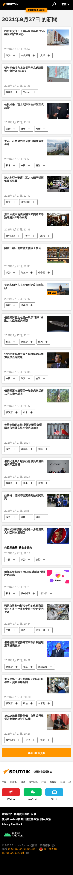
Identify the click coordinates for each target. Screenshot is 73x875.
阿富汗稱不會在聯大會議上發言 (22, 248)
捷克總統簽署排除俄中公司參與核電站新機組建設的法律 (24, 717)
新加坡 (43, 593)
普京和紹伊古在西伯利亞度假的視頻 (24, 286)
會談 (38, 378)
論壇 (42, 235)
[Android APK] (13, 835)
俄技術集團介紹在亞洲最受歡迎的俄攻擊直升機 (24, 463)
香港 (38, 165)
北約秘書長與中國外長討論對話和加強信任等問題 (24, 355)
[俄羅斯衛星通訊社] (11, 5)
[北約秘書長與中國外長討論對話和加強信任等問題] (58, 360)
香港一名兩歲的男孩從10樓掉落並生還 (24, 142)
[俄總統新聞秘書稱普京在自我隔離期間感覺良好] (58, 649)
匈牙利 (41, 703)
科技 (8, 341)
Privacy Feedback (12, 824)
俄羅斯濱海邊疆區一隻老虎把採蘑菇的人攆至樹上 (24, 392)
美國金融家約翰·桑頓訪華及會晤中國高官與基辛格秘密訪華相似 (24, 426)
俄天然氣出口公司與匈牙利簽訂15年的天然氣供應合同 (23, 680)
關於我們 (7, 814)
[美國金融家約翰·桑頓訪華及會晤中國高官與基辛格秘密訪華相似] (58, 431)
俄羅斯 (9, 92)
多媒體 (24, 305)
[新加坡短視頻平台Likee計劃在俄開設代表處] (58, 577)
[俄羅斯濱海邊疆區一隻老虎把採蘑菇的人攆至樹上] (58, 395)
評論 (38, 559)
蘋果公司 (40, 630)
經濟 (23, 630)
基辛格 (24, 449)
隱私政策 (45, 819)
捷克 (42, 740)
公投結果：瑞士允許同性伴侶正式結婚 (24, 106)
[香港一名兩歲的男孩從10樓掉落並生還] (58, 147)
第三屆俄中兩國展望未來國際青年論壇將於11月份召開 (24, 216)
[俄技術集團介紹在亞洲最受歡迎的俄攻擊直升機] (58, 466)
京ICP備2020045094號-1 (22, 849)
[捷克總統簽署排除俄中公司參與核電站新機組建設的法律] (58, 722)
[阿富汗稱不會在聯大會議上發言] (58, 255)
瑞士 (38, 128)
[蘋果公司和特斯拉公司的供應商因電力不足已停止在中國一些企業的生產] (58, 612)
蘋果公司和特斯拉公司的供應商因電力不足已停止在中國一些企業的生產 (24, 609)
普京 (25, 666)
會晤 (40, 449)
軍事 (25, 483)
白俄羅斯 (25, 55)
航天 (40, 341)
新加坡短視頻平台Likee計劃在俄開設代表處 (24, 573)
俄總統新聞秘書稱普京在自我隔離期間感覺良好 (24, 644)
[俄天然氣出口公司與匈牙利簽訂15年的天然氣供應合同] (58, 685)
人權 (42, 55)
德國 (23, 517)
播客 (62, 782)
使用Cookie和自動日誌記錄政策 (20, 819)
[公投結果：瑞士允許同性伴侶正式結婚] (58, 111)
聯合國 (41, 272)
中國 (23, 165)
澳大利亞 (25, 202)
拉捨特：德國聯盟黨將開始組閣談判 (24, 497)
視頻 (8, 305)
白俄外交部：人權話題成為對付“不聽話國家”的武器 (24, 33)
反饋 (33, 814)
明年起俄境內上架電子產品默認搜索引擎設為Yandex (24, 69)
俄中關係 (10, 235)
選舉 (38, 517)
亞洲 (40, 483)
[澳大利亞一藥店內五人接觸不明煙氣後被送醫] (58, 184)
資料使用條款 (22, 814)
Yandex (27, 92)
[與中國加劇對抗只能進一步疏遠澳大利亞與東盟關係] (58, 536)
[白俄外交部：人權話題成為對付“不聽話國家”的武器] (58, 37)
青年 (27, 235)
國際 (23, 782)
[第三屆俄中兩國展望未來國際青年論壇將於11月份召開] (58, 219)
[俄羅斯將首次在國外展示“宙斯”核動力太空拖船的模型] (58, 324)
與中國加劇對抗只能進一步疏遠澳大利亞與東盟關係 (24, 531)
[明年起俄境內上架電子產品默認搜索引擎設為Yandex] (58, 74)
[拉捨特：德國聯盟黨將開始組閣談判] (58, 500)
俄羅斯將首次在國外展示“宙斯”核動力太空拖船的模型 (23, 319)
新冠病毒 (42, 666)
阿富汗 (24, 272)
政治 (8, 55)
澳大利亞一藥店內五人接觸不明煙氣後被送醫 (24, 179)
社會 (23, 128)
